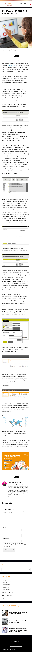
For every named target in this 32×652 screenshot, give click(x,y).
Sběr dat (5, 582)
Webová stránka (6, 538)
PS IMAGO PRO (11, 65)
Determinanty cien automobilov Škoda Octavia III (18, 621)
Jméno (4, 527)
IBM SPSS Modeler (6, 595)
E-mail (4, 533)
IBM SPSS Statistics (6, 592)
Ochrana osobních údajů (16, 646)
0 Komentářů (13, 50)
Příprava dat (6, 584)
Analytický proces (6, 581)
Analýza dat (5, 586)
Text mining (4, 599)
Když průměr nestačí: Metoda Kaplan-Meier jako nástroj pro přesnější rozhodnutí (18, 630)
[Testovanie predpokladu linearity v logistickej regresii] (5, 613)
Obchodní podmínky (16, 641)
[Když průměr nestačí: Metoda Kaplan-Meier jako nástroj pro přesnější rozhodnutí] (5, 630)
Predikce (5, 587)
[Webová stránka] (8, 496)
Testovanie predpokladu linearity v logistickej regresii (19, 612)
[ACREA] (8, 3)
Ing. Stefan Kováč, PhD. (17, 49)
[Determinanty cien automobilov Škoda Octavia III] (5, 621)
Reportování (6, 589)
